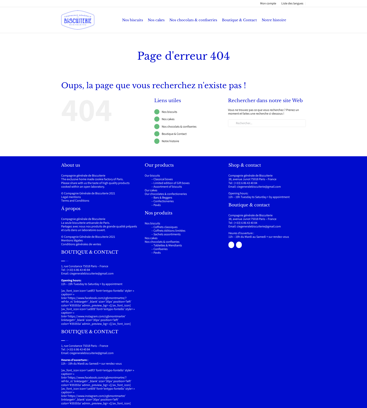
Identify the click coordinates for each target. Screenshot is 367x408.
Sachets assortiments (167, 234)
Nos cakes (168, 119)
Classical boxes (163, 179)
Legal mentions (71, 197)
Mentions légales (72, 240)
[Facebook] (231, 245)
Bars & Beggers (162, 197)
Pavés (157, 205)
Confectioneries (163, 201)
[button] (299, 20)
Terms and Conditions (75, 201)
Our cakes (151, 190)
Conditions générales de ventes (81, 244)
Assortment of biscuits (167, 187)
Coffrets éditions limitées (169, 231)
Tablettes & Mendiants (167, 245)
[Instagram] (239, 245)
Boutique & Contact (174, 134)
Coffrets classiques (165, 227)
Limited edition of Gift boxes (171, 183)
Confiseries (160, 249)
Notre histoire (170, 141)
